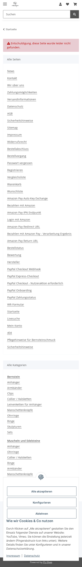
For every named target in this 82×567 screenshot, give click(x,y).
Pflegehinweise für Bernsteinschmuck (31, 340)
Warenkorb (14, 184)
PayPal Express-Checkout (23, 276)
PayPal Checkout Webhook (24, 269)
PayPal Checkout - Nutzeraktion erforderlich (35, 283)
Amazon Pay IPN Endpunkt (24, 212)
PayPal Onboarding (19, 290)
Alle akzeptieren (41, 491)
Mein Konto (14, 325)
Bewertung (14, 255)
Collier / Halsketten (19, 399)
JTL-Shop (47, 562)
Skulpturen (14, 426)
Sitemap (12, 127)
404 (9, 333)
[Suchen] (74, 14)
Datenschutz (32, 555)
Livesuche (13, 318)
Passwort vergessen (19, 163)
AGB (10, 113)
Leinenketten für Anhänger (24, 404)
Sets (10, 432)
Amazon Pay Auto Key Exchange (27, 198)
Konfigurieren (42, 502)
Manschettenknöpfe (20, 410)
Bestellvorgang (16, 156)
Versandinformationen (21, 99)
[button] (60, 4)
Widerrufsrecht (17, 142)
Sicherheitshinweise (20, 120)
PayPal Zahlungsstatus (21, 297)
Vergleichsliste (16, 177)
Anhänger (13, 382)
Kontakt (12, 78)
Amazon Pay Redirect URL (23, 226)
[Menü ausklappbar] (5, 2)
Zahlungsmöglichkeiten (22, 92)
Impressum (13, 555)
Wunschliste (15, 191)
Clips (10, 393)
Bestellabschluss (18, 149)
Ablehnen (41, 513)
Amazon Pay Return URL (22, 241)
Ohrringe (13, 415)
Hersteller (13, 262)
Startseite (13, 311)
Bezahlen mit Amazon (21, 205)
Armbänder (14, 388)
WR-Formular (15, 304)
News (10, 71)
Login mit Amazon (18, 219)
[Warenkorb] (75, 4)
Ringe (10, 421)
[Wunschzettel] (67, 4)
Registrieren (15, 170)
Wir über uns (15, 85)
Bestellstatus (15, 248)
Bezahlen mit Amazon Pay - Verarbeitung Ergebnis (39, 234)
